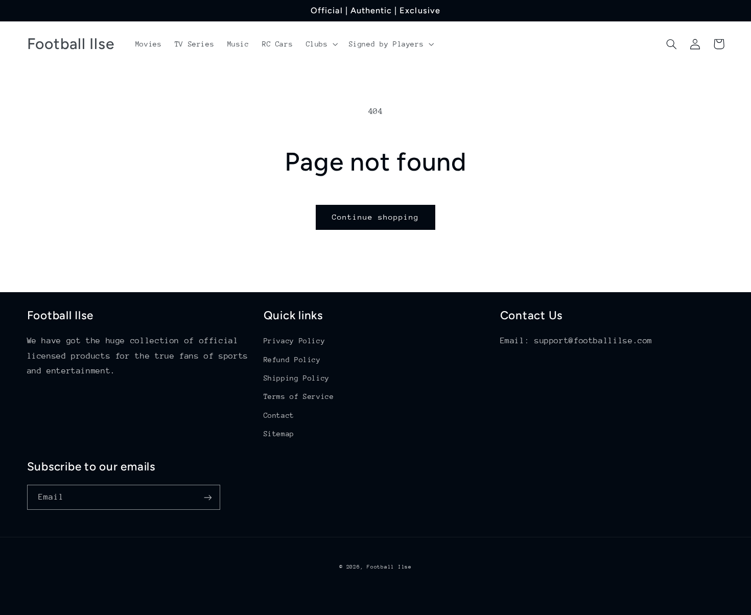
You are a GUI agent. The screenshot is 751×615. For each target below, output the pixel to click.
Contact (279, 415)
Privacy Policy (294, 341)
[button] (320, 44)
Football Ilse (389, 567)
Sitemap (279, 434)
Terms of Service (299, 396)
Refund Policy (292, 360)
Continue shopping (375, 216)
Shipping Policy (297, 378)
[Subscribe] (207, 497)
